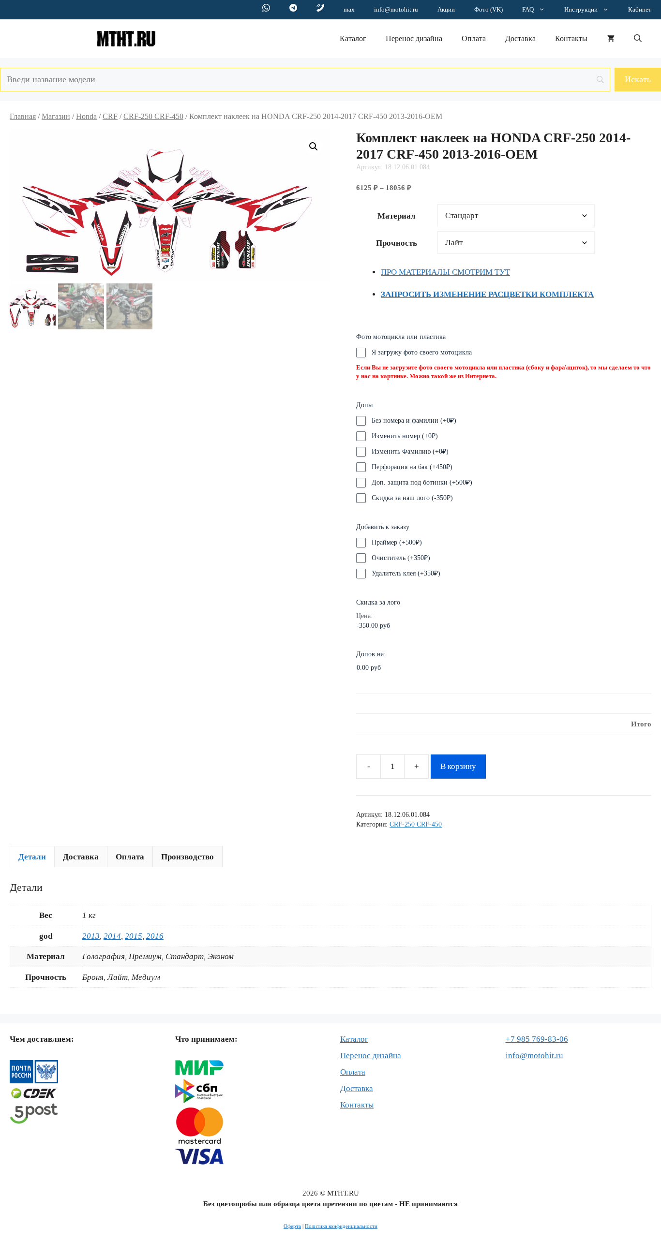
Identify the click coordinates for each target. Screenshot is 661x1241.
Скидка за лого (378, 602)
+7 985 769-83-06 (537, 1039)
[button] (637, 38)
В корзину (458, 766)
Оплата (474, 38)
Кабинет (639, 9)
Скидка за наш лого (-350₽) (412, 498)
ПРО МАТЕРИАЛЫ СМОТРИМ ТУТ (445, 272)
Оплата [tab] (130, 856)
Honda (86, 116)
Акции (446, 9)
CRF (110, 116)
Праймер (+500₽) (397, 542)
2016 (155, 936)
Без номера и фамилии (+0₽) (414, 420)
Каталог (353, 38)
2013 (91, 936)
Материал (396, 216)
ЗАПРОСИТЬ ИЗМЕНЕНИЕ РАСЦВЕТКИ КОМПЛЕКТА (487, 294)
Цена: (364, 616)
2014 (112, 936)
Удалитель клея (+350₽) (406, 573)
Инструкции (581, 9)
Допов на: (371, 654)
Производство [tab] (187, 856)
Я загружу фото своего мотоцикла (422, 352)
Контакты (571, 38)
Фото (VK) (488, 9)
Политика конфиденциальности (341, 1226)
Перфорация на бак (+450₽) (412, 467)
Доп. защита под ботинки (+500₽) (422, 482)
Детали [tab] (32, 856)
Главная (23, 116)
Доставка (520, 38)
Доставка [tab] (81, 856)
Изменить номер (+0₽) (405, 436)
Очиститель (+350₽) (401, 557)
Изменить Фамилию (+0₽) (410, 451)
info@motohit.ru (396, 9)
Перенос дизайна (414, 38)
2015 (133, 936)
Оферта (292, 1226)
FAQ (528, 9)
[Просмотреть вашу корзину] (610, 38)
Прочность (396, 243)
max (349, 9)
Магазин (56, 116)
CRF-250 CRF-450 (153, 116)
